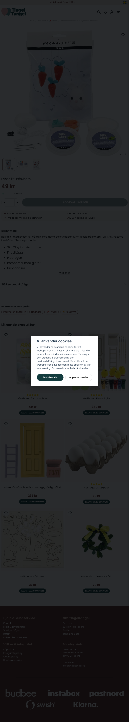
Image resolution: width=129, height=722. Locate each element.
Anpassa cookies (78, 377)
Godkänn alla (50, 377)
